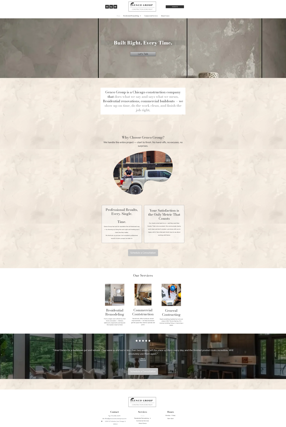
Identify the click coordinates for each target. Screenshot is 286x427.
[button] (1, 355)
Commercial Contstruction (143, 312)
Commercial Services (151, 16)
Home (118, 16)
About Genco (165, 16)
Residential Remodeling (131, 16)
